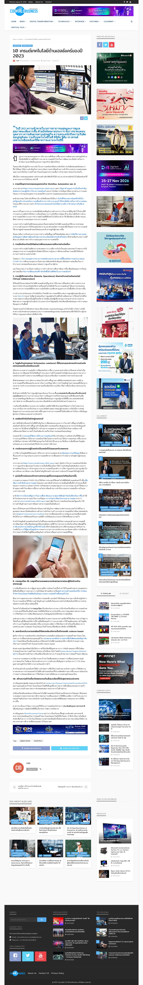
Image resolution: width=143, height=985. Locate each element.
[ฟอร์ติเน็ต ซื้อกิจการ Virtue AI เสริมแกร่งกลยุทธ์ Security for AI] (104, 728)
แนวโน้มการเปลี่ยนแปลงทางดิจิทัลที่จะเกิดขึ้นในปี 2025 (121, 919)
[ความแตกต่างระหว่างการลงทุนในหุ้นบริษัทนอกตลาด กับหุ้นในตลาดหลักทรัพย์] (102, 956)
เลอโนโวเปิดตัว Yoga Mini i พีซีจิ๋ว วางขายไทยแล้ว (120, 862)
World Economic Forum (34, 713)
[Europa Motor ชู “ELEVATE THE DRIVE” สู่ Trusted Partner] (104, 617)
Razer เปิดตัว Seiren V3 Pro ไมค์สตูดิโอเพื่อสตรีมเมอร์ (120, 872)
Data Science (53, 818)
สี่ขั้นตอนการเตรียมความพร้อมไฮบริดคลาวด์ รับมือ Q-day (120, 737)
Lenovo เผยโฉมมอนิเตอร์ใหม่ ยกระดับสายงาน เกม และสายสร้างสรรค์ (115, 839)
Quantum (124, 539)
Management (17, 823)
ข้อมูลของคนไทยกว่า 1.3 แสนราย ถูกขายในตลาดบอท (121, 943)
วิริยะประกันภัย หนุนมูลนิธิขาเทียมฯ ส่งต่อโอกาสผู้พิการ (121, 604)
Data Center (125, 569)
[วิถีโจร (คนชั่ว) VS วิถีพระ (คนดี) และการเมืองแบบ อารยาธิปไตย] (115, 468)
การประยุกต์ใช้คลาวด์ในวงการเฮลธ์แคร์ (37, 436)
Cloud (83, 853)
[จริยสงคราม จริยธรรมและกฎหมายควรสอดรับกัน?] (115, 500)
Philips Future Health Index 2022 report (38, 188)
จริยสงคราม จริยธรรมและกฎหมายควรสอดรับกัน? (114, 516)
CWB (17, 61)
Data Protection (19, 853)
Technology (64, 21)
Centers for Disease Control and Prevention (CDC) (66, 683)
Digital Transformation (41, 21)
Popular (106, 594)
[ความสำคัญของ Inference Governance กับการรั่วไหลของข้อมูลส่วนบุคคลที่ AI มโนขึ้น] (22, 848)
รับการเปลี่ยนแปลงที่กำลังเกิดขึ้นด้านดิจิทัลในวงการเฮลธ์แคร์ (47, 271)
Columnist (109, 21)
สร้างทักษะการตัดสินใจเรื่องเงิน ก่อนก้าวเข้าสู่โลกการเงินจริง (21, 829)
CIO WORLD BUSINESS (27, 940)
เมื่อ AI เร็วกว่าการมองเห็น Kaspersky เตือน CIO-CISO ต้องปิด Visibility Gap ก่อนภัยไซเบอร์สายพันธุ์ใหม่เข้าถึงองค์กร (120, 749)
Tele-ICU (21, 296)
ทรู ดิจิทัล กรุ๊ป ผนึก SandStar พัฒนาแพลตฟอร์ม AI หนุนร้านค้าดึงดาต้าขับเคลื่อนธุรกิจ (76, 943)
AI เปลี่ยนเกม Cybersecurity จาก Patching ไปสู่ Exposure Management (120, 761)
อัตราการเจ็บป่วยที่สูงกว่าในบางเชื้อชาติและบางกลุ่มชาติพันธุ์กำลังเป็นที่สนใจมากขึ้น (49, 496)
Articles (17, 45)
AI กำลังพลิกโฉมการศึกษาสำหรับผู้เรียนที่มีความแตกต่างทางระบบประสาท (78, 863)
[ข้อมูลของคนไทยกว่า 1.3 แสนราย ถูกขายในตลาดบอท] (102, 944)
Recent (125, 594)
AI (68, 823)
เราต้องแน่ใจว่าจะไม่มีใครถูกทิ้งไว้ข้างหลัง (29, 527)
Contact (48, 2)
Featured (94, 21)
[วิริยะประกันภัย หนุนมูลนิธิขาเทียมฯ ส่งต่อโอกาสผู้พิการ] (104, 606)
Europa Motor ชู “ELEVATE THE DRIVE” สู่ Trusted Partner (120, 616)
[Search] (132, 21)
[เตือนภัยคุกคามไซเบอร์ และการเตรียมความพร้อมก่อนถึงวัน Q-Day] (115, 533)
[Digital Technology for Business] (23, 11)
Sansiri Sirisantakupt (120, 445)
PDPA (26, 855)
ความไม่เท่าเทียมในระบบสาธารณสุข (60, 498)
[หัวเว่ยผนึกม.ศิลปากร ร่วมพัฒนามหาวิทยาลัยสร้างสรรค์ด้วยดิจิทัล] (58, 932)
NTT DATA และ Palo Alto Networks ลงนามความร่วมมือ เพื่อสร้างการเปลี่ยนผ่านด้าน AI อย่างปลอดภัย (115, 715)
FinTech (23, 820)
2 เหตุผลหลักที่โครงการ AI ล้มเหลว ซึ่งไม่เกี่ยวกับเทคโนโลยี (115, 451)
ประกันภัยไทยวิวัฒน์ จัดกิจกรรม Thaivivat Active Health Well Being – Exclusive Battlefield (77, 955)
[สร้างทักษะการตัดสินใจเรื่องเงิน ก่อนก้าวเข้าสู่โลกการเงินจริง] (22, 816)
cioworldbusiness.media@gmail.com (29, 937)
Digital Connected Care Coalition (30, 514)
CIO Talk (118, 442)
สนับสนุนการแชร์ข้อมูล (70, 453)
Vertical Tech (17, 27)
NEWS (22, 21)
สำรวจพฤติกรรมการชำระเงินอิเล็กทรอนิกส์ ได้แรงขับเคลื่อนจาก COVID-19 (119, 932)
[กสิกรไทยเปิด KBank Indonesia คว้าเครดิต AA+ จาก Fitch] (104, 641)
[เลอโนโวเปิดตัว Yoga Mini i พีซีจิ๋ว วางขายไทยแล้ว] (104, 864)
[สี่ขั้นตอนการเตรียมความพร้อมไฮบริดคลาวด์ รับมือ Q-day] (104, 739)
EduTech (71, 855)
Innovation (44, 820)
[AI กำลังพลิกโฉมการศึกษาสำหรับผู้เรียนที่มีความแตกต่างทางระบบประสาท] (78, 848)
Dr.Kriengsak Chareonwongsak (113, 477)
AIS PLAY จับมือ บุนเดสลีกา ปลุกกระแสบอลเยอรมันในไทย (121, 627)
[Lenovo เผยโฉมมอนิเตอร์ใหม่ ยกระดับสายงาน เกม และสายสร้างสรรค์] (115, 832)
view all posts (32, 769)
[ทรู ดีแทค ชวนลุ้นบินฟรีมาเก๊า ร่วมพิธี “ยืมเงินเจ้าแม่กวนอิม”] (58, 921)
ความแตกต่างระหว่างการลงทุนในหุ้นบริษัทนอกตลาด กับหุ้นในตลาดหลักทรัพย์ (121, 954)
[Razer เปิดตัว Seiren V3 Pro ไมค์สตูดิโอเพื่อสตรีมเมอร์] (104, 874)
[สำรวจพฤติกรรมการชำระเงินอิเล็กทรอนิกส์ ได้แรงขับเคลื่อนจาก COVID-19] (102, 932)
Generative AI (17, 855)
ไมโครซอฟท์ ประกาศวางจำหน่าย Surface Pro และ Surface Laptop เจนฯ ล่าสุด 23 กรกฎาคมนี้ (120, 851)
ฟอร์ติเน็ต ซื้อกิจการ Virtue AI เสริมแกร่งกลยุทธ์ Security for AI (121, 727)
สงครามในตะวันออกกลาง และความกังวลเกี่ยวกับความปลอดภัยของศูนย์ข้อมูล (115, 581)
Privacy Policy (57, 973)
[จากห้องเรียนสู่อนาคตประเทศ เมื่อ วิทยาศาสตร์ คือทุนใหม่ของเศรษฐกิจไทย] (50, 816)
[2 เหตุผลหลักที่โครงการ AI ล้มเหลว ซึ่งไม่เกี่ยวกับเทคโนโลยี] (115, 435)
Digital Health (47, 61)
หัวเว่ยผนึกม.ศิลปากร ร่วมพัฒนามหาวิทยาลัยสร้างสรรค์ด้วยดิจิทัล (75, 931)
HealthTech (27, 45)
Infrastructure (83, 855)
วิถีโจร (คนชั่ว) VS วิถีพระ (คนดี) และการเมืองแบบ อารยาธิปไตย (114, 484)
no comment (36, 61)
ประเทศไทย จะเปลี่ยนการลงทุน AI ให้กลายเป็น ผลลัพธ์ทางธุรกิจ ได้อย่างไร (50, 863)
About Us (39, 2)
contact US (44, 973)
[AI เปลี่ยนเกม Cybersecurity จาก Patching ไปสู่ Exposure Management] (104, 762)
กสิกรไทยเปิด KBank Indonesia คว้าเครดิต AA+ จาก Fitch (121, 639)
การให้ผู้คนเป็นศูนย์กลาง (30, 529)
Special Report (45, 823)
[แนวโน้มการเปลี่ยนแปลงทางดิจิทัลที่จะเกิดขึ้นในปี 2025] (102, 921)
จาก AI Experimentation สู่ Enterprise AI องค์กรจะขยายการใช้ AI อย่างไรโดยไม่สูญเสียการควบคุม (77, 831)
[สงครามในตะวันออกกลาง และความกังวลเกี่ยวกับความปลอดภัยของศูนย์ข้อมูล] (115, 565)
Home (30, 2)
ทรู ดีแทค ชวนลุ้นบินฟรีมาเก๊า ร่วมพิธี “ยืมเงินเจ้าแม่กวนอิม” (77, 919)
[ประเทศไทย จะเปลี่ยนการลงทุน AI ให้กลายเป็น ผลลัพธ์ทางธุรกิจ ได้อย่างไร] (50, 848)
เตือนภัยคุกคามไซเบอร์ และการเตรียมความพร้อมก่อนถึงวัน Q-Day (115, 548)
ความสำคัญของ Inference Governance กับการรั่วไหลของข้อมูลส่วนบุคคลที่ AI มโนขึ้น (21, 863)
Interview (79, 21)
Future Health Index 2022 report (32, 501)
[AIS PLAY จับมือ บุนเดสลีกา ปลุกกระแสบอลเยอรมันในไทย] (104, 629)
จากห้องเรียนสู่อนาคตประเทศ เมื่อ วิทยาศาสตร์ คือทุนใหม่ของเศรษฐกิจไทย (50, 830)
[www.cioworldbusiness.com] (17, 973)
